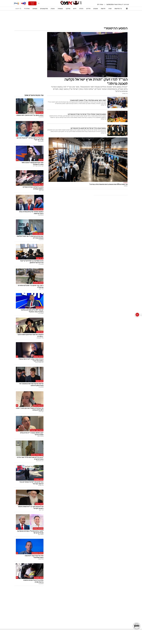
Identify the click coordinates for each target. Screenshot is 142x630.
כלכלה (81, 8)
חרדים (88, 8)
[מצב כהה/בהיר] (39, 3)
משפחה (60, 8)
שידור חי (27, 8)
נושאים (35, 8)
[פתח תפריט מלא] (127, 8)
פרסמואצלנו (32, 3)
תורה (109, 8)
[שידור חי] (23, 3)
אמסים (95, 8)
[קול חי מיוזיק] (17, 3)
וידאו (74, 8)
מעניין (53, 8)
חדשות (103, 8)
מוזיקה (68, 8)
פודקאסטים (44, 8)
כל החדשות (118, 8)
